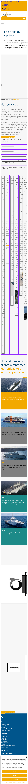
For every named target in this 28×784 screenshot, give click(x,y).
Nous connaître (5, 724)
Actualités (3, 727)
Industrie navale (5, 742)
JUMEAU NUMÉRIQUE (7, 151)
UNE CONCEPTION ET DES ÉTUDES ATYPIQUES (11, 140)
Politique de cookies (8, 782)
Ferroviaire (4, 741)
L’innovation (4, 726)
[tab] (14, 141)
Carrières (3, 728)
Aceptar (14, 771)
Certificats (9, 728)
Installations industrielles (8, 745)
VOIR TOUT (24, 377)
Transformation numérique (8, 753)
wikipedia (16, 99)
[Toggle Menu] (24, 18)
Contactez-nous (5, 730)
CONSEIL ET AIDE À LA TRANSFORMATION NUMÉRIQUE (13, 168)
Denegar (15, 775)
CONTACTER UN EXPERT (8, 137)
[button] (26, 757)
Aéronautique (4, 736)
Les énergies (4, 747)
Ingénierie (3, 755)
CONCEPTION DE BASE (8, 146)
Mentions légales (21, 782)
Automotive (4, 739)
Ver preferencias (14, 779)
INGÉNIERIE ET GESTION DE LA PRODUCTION (14, 156)
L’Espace (3, 738)
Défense (3, 744)
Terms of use (15, 782)
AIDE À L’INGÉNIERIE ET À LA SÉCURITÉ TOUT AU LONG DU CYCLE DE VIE (14, 161)
